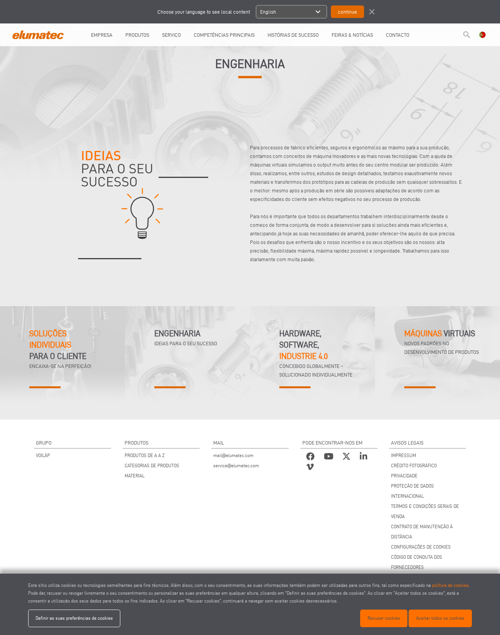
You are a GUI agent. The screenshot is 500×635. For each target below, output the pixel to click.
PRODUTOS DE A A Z (144, 455)
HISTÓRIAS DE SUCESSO (293, 35)
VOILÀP (43, 455)
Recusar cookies (384, 618)
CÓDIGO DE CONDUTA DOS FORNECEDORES (416, 562)
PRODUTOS (137, 35)
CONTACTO (397, 35)
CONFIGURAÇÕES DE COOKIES (421, 546)
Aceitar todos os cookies (440, 618)
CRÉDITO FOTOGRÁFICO (414, 465)
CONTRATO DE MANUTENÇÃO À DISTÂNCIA (422, 531)
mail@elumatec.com (233, 455)
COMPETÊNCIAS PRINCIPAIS (224, 35)
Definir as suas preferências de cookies (74, 618)
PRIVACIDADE (404, 475)
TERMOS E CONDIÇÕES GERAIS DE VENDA (425, 511)
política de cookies (450, 585)
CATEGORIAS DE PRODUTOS (152, 465)
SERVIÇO (171, 35)
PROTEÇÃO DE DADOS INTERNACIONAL (412, 491)
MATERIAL (135, 475)
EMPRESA (101, 35)
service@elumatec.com (236, 465)
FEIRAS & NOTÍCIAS (352, 35)
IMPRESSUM (403, 455)
